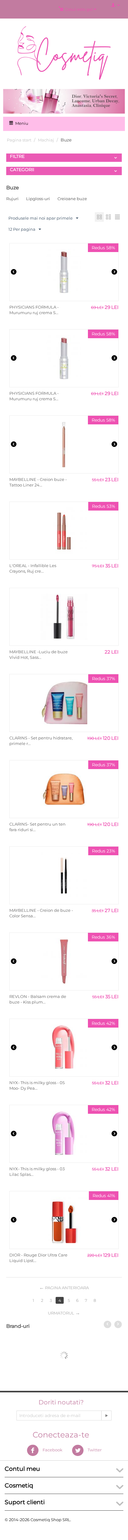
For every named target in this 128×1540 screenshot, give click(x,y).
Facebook (52, 1449)
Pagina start (19, 139)
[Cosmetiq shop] (64, 52)
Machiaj (46, 139)
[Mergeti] (106, 1415)
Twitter (94, 1449)
